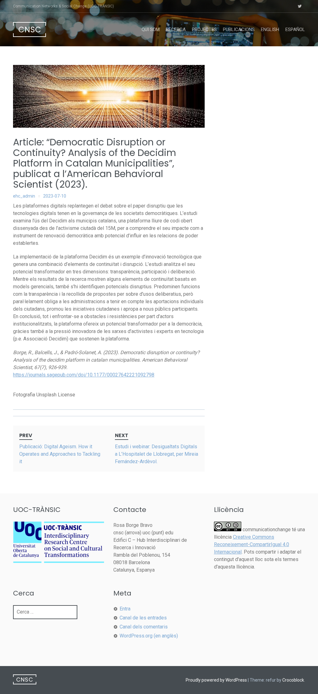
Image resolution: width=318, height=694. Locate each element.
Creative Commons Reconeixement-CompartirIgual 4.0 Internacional (251, 544)
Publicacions (239, 29)
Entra (125, 609)
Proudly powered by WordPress (216, 680)
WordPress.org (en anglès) (149, 636)
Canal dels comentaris (144, 627)
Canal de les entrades (143, 618)
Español (295, 29)
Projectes (204, 29)
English (270, 29)
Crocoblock (293, 680)
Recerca (176, 29)
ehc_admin (24, 196)
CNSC (29, 29)
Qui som (151, 29)
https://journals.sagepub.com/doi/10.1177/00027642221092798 (83, 375)
